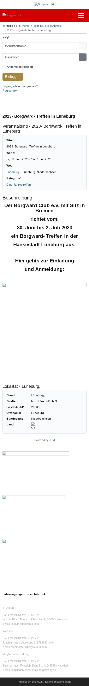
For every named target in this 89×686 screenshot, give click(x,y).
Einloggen (12, 77)
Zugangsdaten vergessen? (20, 86)
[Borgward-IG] (12, 15)
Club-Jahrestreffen (18, 184)
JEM (52, 440)
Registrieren (10, 90)
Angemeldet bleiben (20, 66)
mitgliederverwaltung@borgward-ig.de (33, 670)
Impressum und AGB (30, 681)
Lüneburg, (13, 172)
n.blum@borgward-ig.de (25, 623)
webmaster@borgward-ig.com (29, 647)
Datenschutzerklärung (58, 681)
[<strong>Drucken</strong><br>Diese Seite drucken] (73, 106)
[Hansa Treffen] (35, 471)
